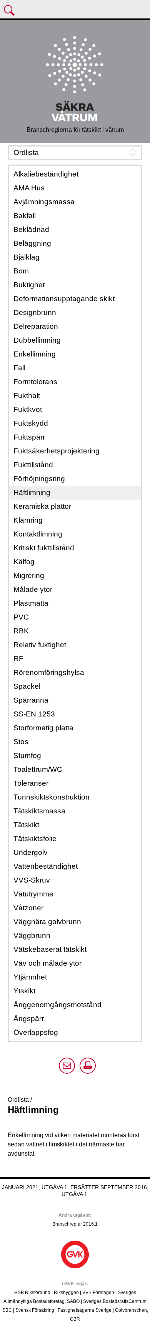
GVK (75, 1254)
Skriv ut (88, 1066)
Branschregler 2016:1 (75, 1224)
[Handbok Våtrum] (75, 77)
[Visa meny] (10, 11)
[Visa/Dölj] (75, 153)
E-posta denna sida (67, 1066)
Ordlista (19, 1099)
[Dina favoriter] (142, 11)
